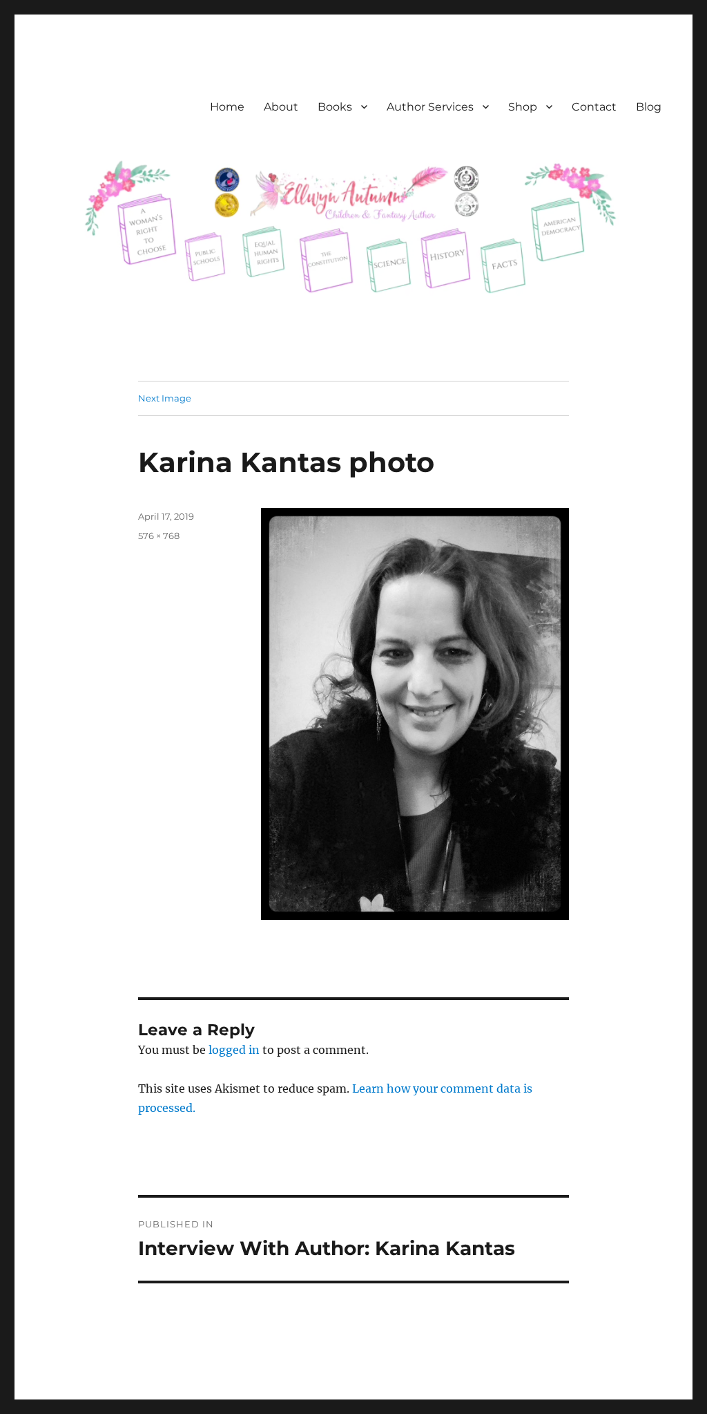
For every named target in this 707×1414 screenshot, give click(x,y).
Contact (594, 106)
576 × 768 (159, 535)
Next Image (164, 398)
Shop (522, 106)
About (281, 106)
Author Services (430, 106)
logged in (234, 1050)
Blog (648, 106)
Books (335, 106)
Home (227, 106)
